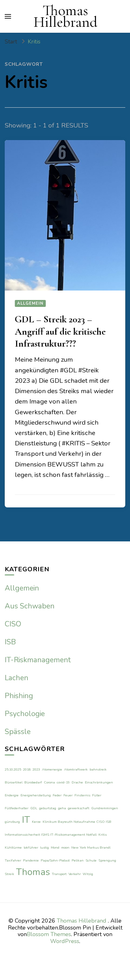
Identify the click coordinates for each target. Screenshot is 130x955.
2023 (36, 769)
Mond (55, 847)
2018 (27, 769)
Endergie (12, 795)
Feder (57, 795)
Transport (59, 874)
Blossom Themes (49, 934)
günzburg (12, 821)
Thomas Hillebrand (65, 16)
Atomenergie (52, 769)
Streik (9, 874)
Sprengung (107, 860)
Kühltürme (13, 847)
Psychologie (25, 714)
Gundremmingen (104, 808)
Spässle (18, 732)
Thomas (33, 872)
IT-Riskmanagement (38, 660)
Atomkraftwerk (76, 769)
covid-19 (63, 782)
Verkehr (74, 874)
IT (26, 819)
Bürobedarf (33, 782)
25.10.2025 (13, 769)
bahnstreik (98, 769)
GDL (33, 808)
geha (62, 808)
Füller (96, 795)
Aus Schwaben (30, 606)
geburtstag (47, 808)
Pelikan (78, 860)
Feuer (68, 795)
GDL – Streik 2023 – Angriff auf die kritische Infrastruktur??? (60, 331)
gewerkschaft (78, 808)
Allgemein (30, 303)
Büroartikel (13, 782)
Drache (77, 782)
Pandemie (31, 860)
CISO (13, 624)
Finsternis (82, 795)
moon (65, 847)
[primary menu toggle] (8, 16)
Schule (91, 860)
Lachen (16, 678)
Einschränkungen (99, 782)
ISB (10, 642)
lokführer (31, 847)
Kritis (102, 834)
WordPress (64, 941)
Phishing (19, 696)
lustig (44, 847)
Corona (49, 782)
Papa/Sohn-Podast (55, 860)
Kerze (36, 821)
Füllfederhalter (16, 808)
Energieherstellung (36, 795)
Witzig (88, 874)
